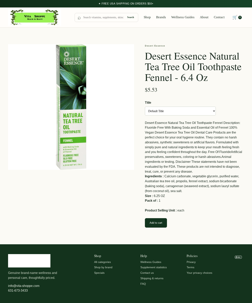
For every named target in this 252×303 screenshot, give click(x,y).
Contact (219, 17)
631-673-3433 (18, 290)
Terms (190, 267)
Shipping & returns (151, 278)
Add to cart (156, 222)
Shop (147, 17)
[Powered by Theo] (238, 273)
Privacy (191, 262)
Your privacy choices (199, 272)
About (204, 17)
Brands (161, 17)
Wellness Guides (183, 17)
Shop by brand (103, 267)
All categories (102, 262)
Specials (99, 272)
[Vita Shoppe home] (38, 17)
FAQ (143, 283)
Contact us (147, 272)
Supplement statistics (153, 267)
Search (130, 17)
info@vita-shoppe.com (23, 285)
